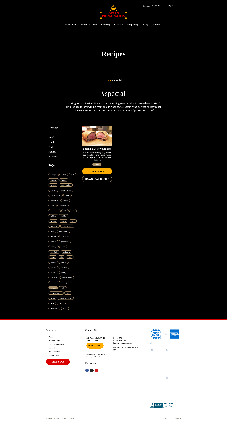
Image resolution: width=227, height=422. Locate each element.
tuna (52, 303)
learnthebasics (67, 226)
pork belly (54, 252)
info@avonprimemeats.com (123, 343)
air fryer (53, 175)
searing (63, 272)
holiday (53, 221)
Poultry (52, 151)
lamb (72, 221)
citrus (67, 195)
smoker (53, 283)
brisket (63, 180)
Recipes (146, 6)
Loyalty (171, 5)
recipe (53, 257)
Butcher (85, 24)
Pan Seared (65, 236)
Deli (95, 24)
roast (69, 257)
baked (64, 175)
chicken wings (55, 195)
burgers (53, 185)
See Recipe (97, 171)
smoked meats (67, 278)
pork (63, 247)
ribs (61, 257)
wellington (54, 308)
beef (72, 175)
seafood (53, 272)
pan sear (53, 236)
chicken (53, 190)
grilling (53, 216)
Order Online (71, 24)
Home (108, 80)
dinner (65, 200)
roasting (63, 262)
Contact (156, 24)
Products (118, 24)
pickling (53, 247)
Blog (145, 24)
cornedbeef (54, 200)
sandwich (64, 267)
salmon (53, 267)
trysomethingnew (65, 298)
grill (73, 211)
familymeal (54, 211)
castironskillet (65, 185)
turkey (61, 303)
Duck (52, 206)
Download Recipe (97, 179)
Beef (50, 137)
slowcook (54, 278)
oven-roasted (63, 231)
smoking (64, 283)
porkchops (66, 252)
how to (63, 221)
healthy (63, 216)
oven (52, 231)
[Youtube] (96, 370)
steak (62, 288)
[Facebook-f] (87, 370)
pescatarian (64, 242)
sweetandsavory (56, 293)
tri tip (53, 298)
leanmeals (54, 226)
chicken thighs (66, 190)
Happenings (133, 24)
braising (53, 180)
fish (65, 211)
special (53, 288)
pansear (53, 242)
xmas (65, 308)
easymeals (63, 206)
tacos (68, 293)
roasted (53, 262)
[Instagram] (92, 370)
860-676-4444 (121, 338)
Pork (50, 146)
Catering (106, 24)
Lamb (51, 142)
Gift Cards (156, 5)
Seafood (52, 156)
